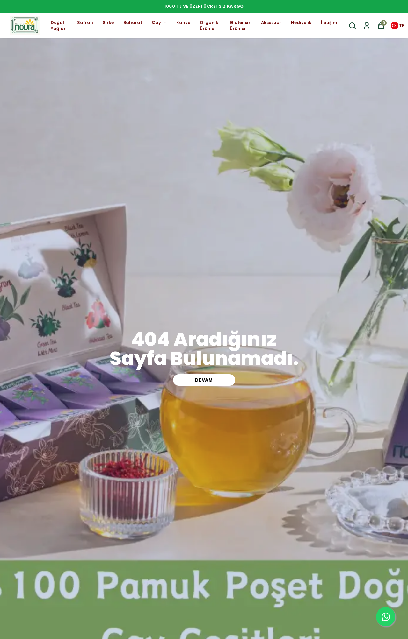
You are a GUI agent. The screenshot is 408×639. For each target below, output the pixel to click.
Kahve (183, 22)
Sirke (108, 22)
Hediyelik (301, 22)
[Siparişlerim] (367, 26)
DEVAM (204, 380)
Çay (156, 22)
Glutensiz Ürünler (240, 25)
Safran (85, 22)
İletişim (329, 22)
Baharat (132, 22)
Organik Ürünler (209, 25)
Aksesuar (271, 22)
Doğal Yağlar (58, 25)
